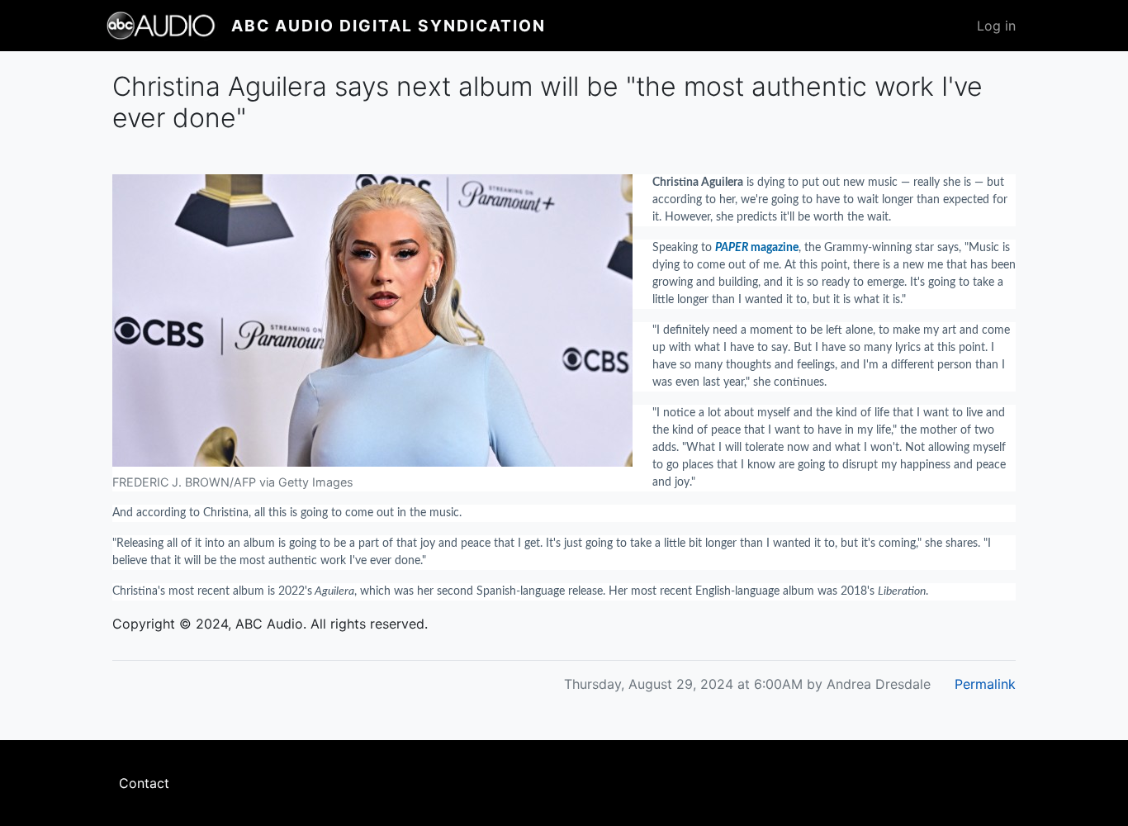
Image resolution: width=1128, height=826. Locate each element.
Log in (996, 25)
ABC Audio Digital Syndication (388, 26)
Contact (144, 783)
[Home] (168, 25)
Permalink (985, 684)
